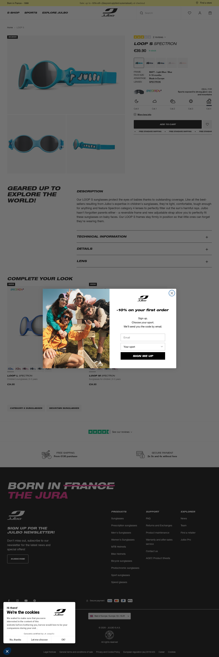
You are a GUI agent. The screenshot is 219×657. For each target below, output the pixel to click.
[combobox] (142, 346)
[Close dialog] (172, 293)
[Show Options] (162, 346)
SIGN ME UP (143, 356)
